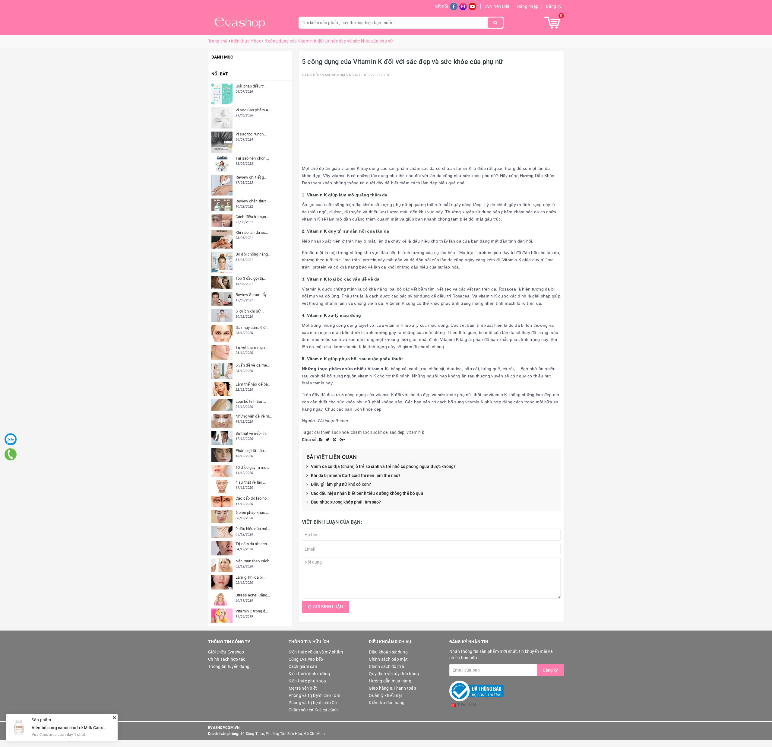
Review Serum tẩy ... (253, 294)
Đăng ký (554, 6)
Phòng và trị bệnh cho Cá (313, 702)
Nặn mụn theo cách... (254, 561)
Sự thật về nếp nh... (252, 433)
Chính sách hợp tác (226, 659)
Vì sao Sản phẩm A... (253, 110)
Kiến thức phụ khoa (307, 681)
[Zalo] (11, 439)
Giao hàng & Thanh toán (392, 688)
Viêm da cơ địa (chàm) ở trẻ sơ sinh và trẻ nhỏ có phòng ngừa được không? (383, 466)
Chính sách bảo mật (388, 659)
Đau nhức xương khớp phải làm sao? (346, 502)
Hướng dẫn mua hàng (390, 681)
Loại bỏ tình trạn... (251, 401)
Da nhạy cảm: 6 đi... (253, 327)
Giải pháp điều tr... (251, 86)
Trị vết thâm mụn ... (252, 347)
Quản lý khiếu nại (385, 695)
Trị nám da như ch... (253, 544)
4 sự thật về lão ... (251, 482)
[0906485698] (11, 454)
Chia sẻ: (310, 439)
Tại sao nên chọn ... (252, 158)
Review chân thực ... (253, 201)
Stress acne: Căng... (253, 595)
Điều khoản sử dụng (388, 652)
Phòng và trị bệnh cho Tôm (314, 695)
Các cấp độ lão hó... (253, 498)
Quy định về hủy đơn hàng (394, 673)
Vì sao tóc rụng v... (251, 134)
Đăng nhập (527, 6)
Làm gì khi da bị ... (251, 577)
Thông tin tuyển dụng (228, 666)
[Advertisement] (431, 123)
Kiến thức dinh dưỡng (309, 673)
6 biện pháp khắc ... (252, 512)
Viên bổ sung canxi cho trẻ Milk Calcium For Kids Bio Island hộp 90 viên (101, 727)
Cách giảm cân (303, 666)
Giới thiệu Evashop (226, 652)
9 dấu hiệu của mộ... (253, 528)
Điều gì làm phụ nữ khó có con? (341, 484)
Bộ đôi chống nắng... (253, 254)
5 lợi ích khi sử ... (250, 311)
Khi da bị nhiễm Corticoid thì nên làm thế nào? (355, 475)
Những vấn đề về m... (254, 416)
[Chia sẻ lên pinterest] (335, 439)
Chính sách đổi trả (386, 666)
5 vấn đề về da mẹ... (253, 365)
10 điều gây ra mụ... (252, 467)
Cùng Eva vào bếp (306, 659)
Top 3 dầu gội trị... (251, 278)
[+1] (342, 439)
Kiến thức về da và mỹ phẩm (316, 652)
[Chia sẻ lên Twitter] (328, 439)
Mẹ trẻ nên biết (303, 688)
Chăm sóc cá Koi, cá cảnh (313, 709)
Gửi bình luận (327, 606)
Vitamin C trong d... (252, 611)
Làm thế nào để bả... (253, 384)
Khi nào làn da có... (252, 232)
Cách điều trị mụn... (252, 217)
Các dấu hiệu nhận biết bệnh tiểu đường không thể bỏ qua (367, 493)
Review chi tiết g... (251, 177)
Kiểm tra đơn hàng (386, 702)
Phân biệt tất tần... (251, 450)
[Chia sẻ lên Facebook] (321, 439)
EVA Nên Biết (497, 6)
